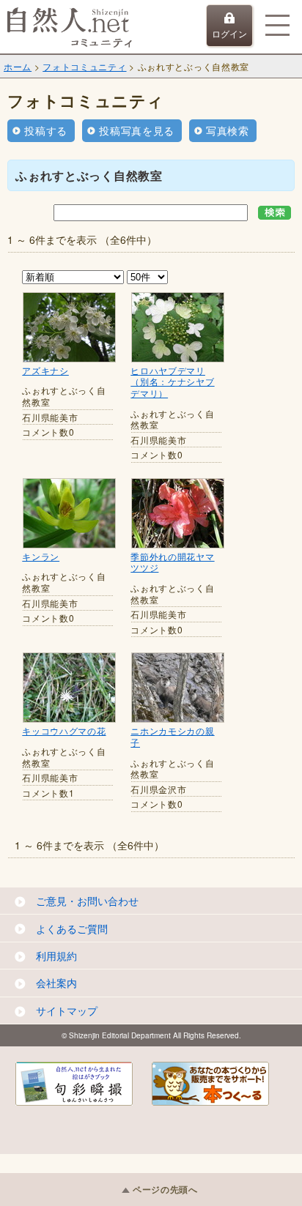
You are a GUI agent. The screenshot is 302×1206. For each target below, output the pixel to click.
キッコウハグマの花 (64, 730)
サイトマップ (66, 1010)
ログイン (229, 33)
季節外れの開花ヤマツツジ (172, 562)
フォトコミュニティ (84, 66)
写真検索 (227, 130)
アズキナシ (45, 370)
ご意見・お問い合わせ (87, 900)
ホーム (18, 66)
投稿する (45, 130)
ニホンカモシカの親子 (172, 736)
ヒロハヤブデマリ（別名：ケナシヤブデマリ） (172, 381)
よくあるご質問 (72, 928)
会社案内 (56, 982)
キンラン (40, 556)
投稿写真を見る (136, 130)
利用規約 (56, 955)
